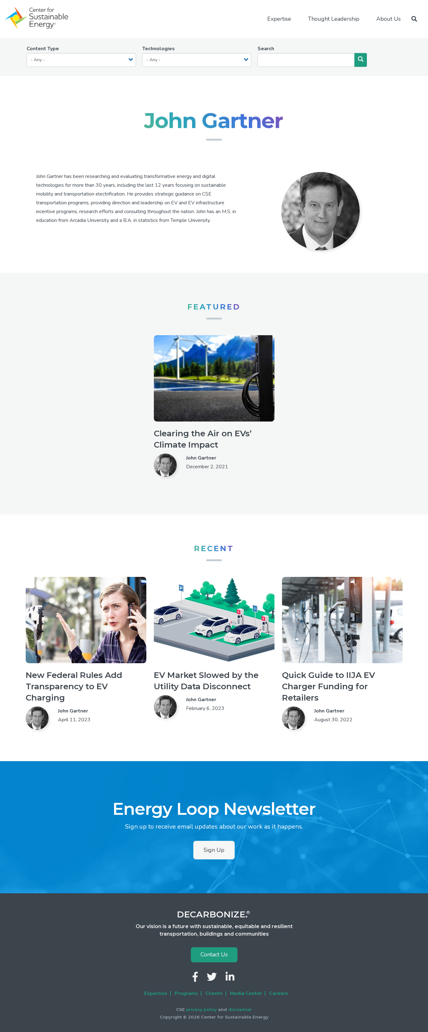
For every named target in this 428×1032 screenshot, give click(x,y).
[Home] (40, 18)
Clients (214, 993)
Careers (278, 993)
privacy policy (201, 1009)
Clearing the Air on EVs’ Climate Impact (203, 439)
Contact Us (214, 954)
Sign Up (214, 850)
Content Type (43, 48)
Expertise (155, 993)
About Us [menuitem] (388, 19)
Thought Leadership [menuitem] (333, 19)
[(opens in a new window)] (195, 979)
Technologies (158, 48)
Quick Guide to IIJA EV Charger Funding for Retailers (328, 686)
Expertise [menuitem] (279, 19)
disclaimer (240, 1009)
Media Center (246, 993)
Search (266, 48)
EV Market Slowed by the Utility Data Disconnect (206, 680)
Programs (186, 993)
